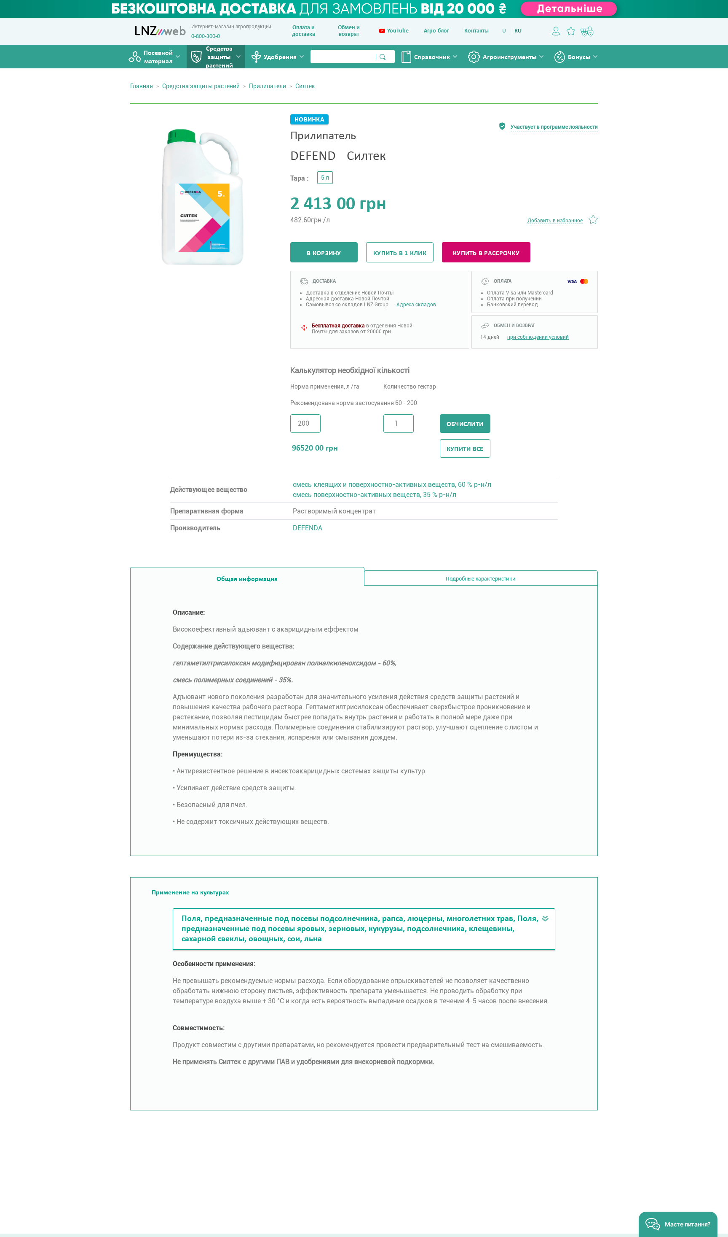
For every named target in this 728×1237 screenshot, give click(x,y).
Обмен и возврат (349, 31)
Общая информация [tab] (247, 579)
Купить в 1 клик (399, 253)
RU (518, 31)
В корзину (324, 253)
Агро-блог (436, 31)
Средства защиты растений (219, 57)
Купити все (465, 449)
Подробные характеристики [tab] (481, 579)
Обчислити (465, 424)
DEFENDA (307, 528)
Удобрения (280, 57)
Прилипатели (267, 86)
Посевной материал (158, 57)
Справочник (432, 57)
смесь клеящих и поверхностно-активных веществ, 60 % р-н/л (392, 485)
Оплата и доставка (303, 31)
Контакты (476, 31)
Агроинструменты (509, 57)
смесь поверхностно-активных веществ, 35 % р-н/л (374, 495)
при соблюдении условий (538, 337)
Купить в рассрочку (486, 253)
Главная (141, 86)
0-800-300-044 (208, 36)
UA (505, 31)
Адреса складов (416, 305)
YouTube (398, 31)
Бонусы (579, 57)
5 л (325, 177)
